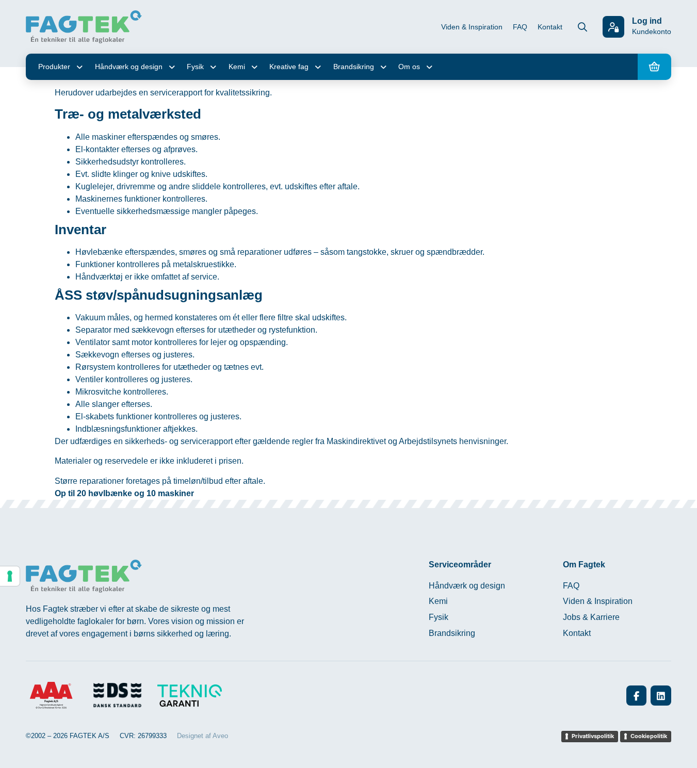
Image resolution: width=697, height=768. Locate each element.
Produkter (54, 66)
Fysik (195, 66)
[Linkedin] (661, 695)
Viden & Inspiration (472, 27)
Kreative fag (289, 66)
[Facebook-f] (636, 695)
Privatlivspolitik (593, 736)
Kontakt (550, 27)
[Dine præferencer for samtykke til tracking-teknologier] (10, 576)
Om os (409, 66)
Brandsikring (353, 66)
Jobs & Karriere (591, 617)
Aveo (220, 736)
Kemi (237, 66)
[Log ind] (613, 27)
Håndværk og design (129, 66)
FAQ (520, 27)
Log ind (647, 21)
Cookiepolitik (648, 736)
